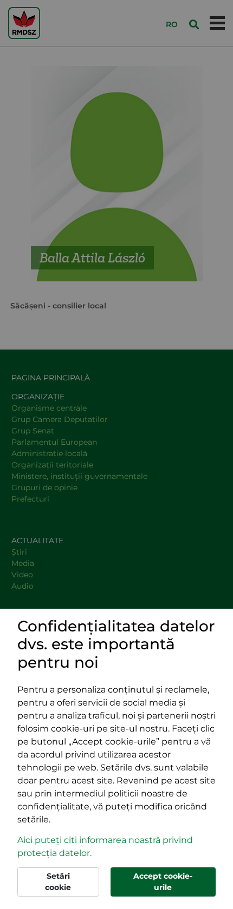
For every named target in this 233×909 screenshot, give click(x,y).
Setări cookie (58, 881)
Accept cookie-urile (162, 881)
